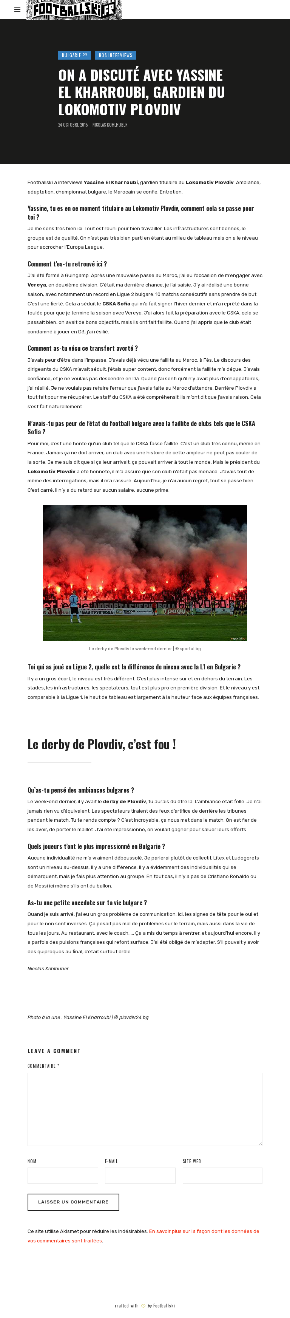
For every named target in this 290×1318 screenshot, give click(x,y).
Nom (32, 1161)
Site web (192, 1161)
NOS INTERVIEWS (115, 55)
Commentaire (43, 1066)
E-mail (111, 1161)
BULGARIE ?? (74, 55)
